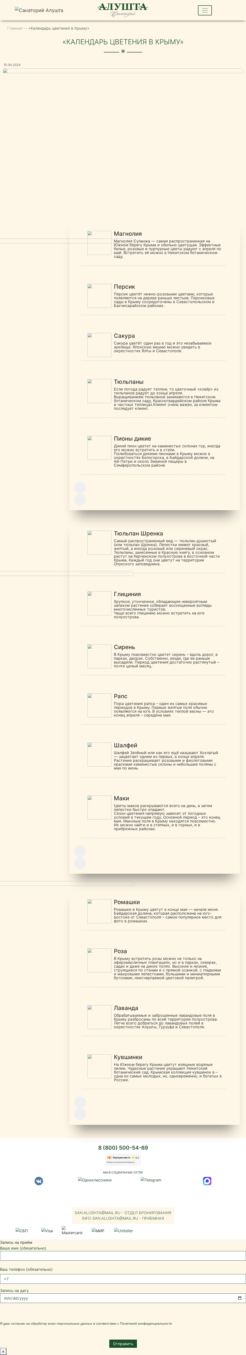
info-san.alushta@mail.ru (123, 1218)
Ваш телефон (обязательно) (26, 1269)
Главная (14, 28)
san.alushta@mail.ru (123, 1212)
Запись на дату (14, 1290)
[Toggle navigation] (205, 10)
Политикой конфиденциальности (146, 1323)
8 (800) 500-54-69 (123, 1148)
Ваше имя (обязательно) (23, 1248)
